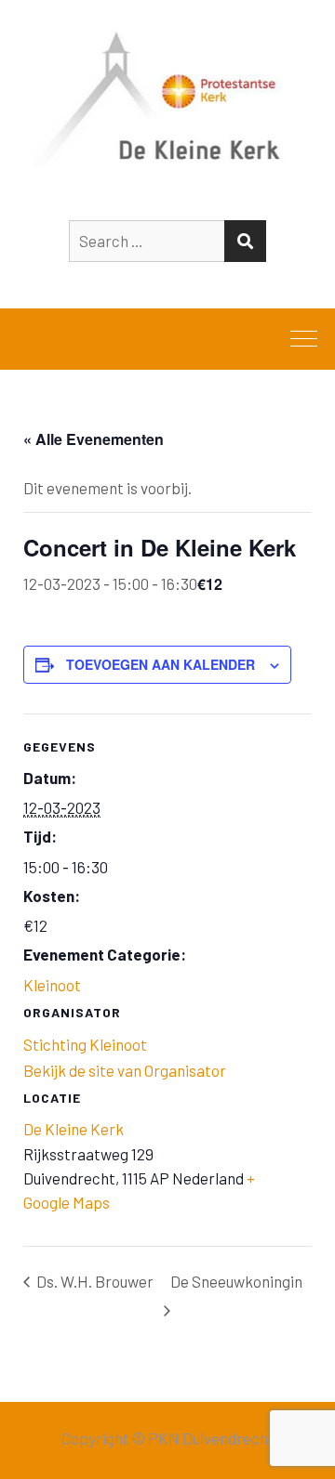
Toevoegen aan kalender (160, 664)
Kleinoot (52, 984)
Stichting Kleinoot (85, 1044)
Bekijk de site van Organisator (124, 1070)
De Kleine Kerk (73, 1128)
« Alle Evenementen (93, 439)
